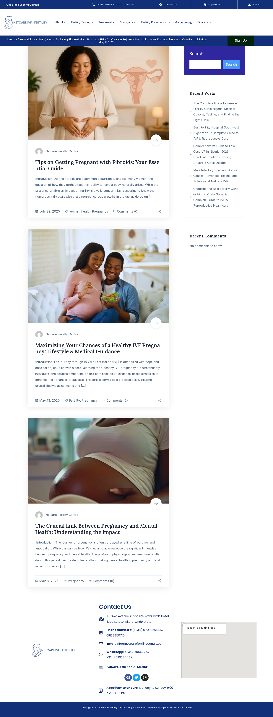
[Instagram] (145, 677)
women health (80, 211)
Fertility (74, 400)
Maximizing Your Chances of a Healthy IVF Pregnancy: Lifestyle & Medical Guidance (97, 348)
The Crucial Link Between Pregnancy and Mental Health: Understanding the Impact (96, 529)
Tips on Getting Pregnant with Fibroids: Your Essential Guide (97, 165)
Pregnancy (100, 211)
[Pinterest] (160, 211)
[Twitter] (136, 677)
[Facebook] (128, 677)
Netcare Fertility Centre (62, 151)
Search (196, 54)
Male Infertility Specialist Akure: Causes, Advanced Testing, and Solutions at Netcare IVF (215, 175)
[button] (106, 41)
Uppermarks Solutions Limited (176, 707)
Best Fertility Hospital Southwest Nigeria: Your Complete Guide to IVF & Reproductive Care (216, 133)
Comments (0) (127, 211)
